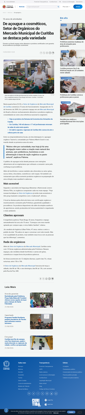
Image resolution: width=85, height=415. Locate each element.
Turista (20, 377)
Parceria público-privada (70, 375)
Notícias (10, 12)
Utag (40, 386)
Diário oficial (42, 383)
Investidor (21, 375)
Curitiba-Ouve (53, 1)
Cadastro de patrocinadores (71, 377)
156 (60, 1)
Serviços (20, 366)
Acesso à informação (69, 1)
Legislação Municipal (45, 380)
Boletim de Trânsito (23, 386)
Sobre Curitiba (22, 380)
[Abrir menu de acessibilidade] (6, 410)
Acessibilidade (10, 1)
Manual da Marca (23, 389)
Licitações (66, 366)
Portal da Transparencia (46, 366)
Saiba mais (56, 413)
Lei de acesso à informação (47, 375)
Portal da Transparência (41, 1)
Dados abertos (43, 372)
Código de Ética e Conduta (47, 389)
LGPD (40, 369)
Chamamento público (69, 369)
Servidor (20, 372)
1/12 (52, 95)
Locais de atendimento (24, 383)
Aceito (71, 412)
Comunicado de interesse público (72, 372)
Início (4, 12)
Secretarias (79, 1)
